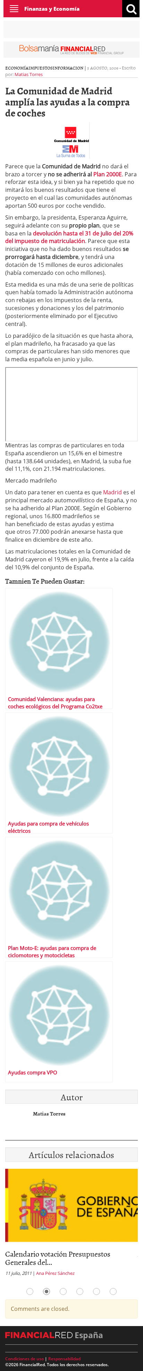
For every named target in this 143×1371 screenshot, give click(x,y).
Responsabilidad (64, 1359)
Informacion (68, 67)
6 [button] (113, 1291)
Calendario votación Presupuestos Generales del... (57, 1258)
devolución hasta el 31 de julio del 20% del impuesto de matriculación (69, 237)
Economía (16, 67)
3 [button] (63, 1291)
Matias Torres (29, 74)
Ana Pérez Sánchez (55, 1273)
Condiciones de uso (24, 1359)
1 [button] (29, 1291)
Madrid (112, 492)
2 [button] (46, 1291)
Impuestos (40, 67)
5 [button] (96, 1291)
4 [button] (79, 1291)
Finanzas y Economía (51, 8)
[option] (71, 1224)
